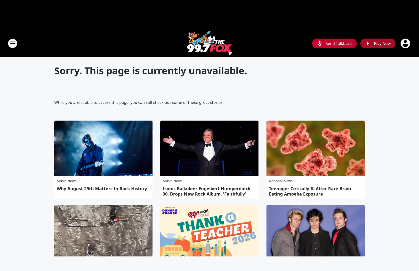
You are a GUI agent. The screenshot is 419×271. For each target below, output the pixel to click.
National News (281, 181)
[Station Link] (209, 43)
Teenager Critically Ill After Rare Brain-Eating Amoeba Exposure (311, 191)
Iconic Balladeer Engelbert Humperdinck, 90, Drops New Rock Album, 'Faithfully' (207, 191)
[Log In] (406, 43)
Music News (66, 181)
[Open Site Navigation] (12, 43)
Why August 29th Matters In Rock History (102, 188)
